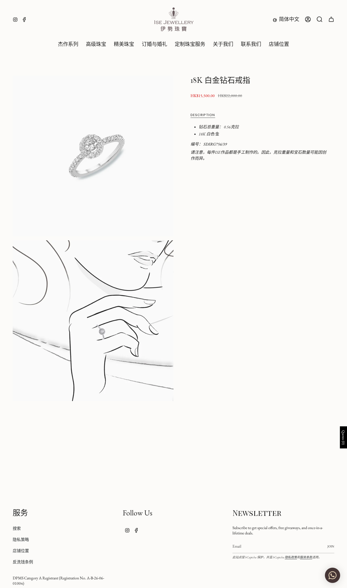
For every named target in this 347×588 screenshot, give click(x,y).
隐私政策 (291, 557)
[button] (96, 44)
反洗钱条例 (23, 562)
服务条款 (306, 557)
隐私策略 (21, 539)
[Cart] (331, 19)
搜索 (17, 528)
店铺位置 (21, 550)
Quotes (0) (343, 437)
